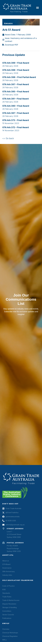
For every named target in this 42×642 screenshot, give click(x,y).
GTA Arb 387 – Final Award (15, 113)
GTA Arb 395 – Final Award (15, 91)
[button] (37, 8)
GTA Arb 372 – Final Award (15, 127)
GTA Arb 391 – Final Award (15, 98)
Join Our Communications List (21, 299)
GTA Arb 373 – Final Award (15, 120)
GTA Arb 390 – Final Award (15, 106)
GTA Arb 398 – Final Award (15, 70)
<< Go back (8, 138)
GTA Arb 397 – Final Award (15, 84)
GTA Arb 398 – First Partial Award (19, 77)
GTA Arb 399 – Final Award (15, 63)
